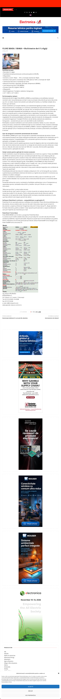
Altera (6, 665)
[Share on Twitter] (35, 312)
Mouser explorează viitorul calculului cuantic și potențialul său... (18, 9)
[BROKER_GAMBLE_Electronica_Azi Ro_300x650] (30, 362)
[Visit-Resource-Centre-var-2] (30, 27)
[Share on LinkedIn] (38, 312)
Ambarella (7, 667)
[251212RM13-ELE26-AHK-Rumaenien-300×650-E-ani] (30, 591)
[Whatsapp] (36, 12)
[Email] (33, 12)
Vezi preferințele (30, 695)
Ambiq (6, 669)
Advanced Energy (9, 657)
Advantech (7, 659)
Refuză (30, 691)
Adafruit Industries (9, 655)
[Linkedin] (31, 12)
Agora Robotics (8, 661)
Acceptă (30, 686)
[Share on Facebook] (33, 312)
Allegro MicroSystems (10, 663)
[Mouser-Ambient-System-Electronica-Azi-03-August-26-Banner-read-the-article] (30, 534)
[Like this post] (31, 312)
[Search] (58, 38)
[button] (58, 673)
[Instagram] (29, 12)
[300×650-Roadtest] (30, 419)
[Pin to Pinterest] (36, 312)
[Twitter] (26, 12)
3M (5, 652)
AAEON (6, 653)
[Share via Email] (40, 312)
